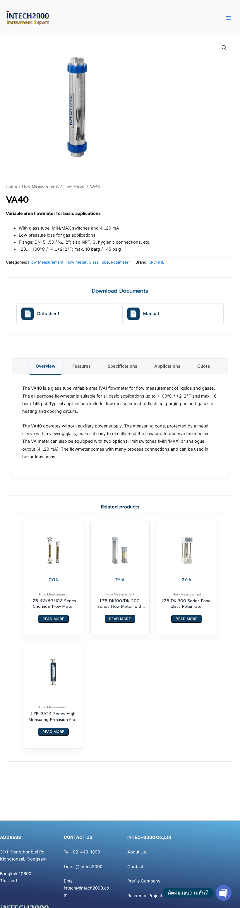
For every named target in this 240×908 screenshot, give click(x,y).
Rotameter (120, 262)
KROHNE (156, 262)
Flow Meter (74, 186)
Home (11, 186)
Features (81, 366)
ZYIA (53, 579)
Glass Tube (99, 262)
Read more (53, 619)
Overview (45, 366)
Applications (167, 366)
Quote (203, 366)
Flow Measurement (40, 186)
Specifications (122, 366)
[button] (224, 48)
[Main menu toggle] (228, 18)
